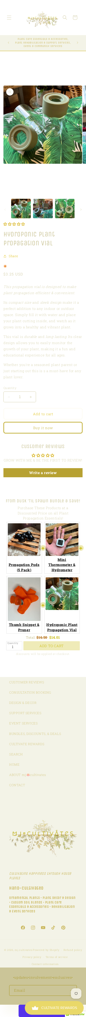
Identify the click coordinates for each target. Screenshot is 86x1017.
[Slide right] (81, 210)
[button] (9, 18)
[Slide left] (5, 210)
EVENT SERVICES (23, 723)
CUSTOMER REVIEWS (26, 682)
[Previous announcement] (8, 43)
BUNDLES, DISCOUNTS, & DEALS (35, 734)
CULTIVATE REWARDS (26, 744)
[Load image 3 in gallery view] (65, 208)
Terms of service (57, 957)
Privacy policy (31, 957)
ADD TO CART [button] (51, 645)
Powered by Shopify (46, 950)
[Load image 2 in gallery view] (43, 208)
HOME (14, 764)
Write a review (43, 472)
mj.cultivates (23, 950)
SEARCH (16, 754)
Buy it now (43, 427)
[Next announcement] (77, 43)
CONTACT (17, 785)
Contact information (45, 964)
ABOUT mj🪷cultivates (27, 775)
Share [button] (13, 256)
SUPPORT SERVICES (25, 713)
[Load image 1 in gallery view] (21, 208)
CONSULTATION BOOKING (30, 692)
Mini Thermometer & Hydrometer (61, 564)
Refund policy (73, 950)
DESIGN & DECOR (22, 702)
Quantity (10, 388)
